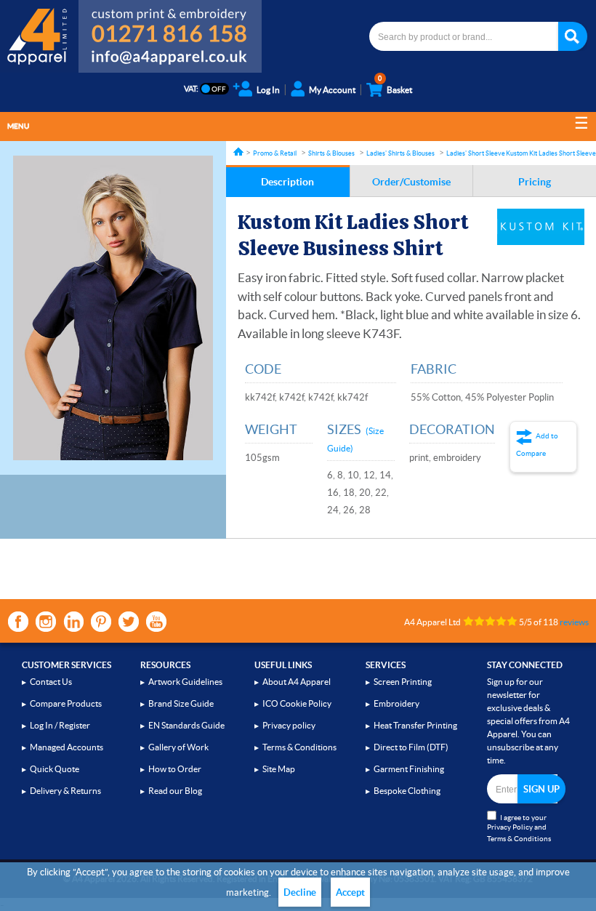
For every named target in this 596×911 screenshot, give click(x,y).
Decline (299, 892)
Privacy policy (288, 725)
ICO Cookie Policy (296, 703)
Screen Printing (403, 681)
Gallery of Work (178, 747)
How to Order (174, 769)
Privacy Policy (510, 827)
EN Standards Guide (186, 725)
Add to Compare (537, 444)
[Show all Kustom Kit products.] (540, 227)
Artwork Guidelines (185, 681)
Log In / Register (60, 725)
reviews (574, 622)
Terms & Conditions (299, 747)
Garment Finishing (409, 769)
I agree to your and (519, 828)
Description (287, 182)
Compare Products (66, 703)
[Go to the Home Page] (238, 152)
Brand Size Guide (181, 703)
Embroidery (396, 703)
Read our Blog (175, 790)
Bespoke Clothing (407, 790)
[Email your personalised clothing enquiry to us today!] (170, 60)
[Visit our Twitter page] (128, 621)
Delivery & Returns (65, 790)
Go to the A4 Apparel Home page (39, 36)
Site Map (278, 769)
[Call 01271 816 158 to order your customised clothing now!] (170, 23)
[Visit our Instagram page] (46, 621)
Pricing (534, 182)
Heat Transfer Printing (415, 725)
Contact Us (51, 681)
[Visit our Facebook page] (18, 621)
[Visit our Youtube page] (156, 621)
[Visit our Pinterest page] (101, 621)
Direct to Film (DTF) (411, 747)
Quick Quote (54, 769)
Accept (350, 892)
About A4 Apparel (296, 681)
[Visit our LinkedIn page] (73, 621)
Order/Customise (411, 182)
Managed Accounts (66, 747)
